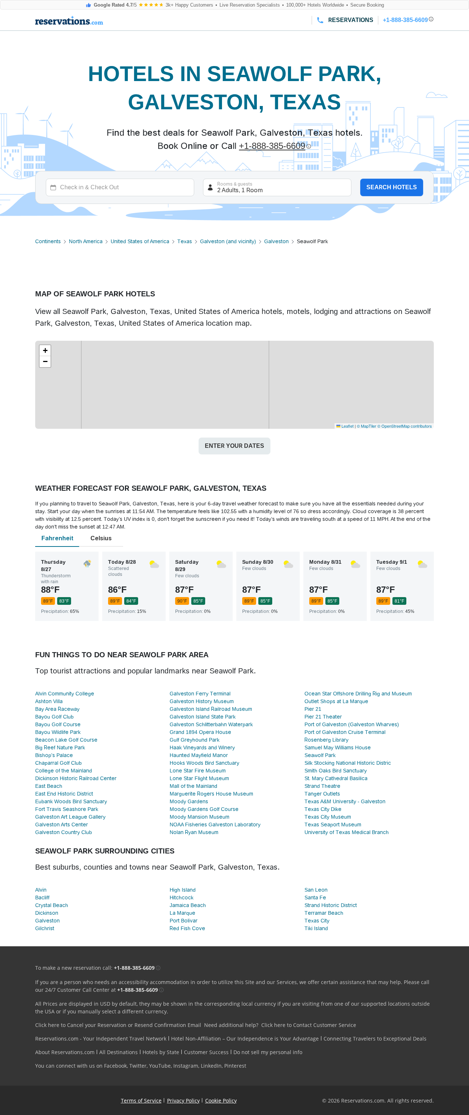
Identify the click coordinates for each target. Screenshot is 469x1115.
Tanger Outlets (322, 794)
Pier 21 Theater (323, 717)
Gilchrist (44, 928)
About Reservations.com (65, 1052)
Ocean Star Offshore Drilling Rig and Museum (358, 694)
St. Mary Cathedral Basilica (336, 778)
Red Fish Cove (187, 928)
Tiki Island (316, 928)
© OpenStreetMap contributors (404, 426)
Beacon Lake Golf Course (66, 740)
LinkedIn (211, 1065)
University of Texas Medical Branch (346, 832)
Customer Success (206, 1052)
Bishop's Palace (54, 755)
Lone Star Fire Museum (198, 771)
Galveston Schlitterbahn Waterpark (211, 724)
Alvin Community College (64, 694)
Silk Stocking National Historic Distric (347, 763)
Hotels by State (161, 1052)
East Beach (48, 786)
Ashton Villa (49, 701)
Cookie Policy (221, 1100)
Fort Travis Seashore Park (66, 809)
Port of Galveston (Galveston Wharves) (351, 724)
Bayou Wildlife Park (58, 732)
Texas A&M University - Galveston (344, 801)
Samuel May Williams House (337, 747)
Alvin (41, 890)
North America (86, 241)
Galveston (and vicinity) (228, 241)
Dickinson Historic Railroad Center (76, 778)
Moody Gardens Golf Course (204, 809)
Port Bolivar (183, 921)
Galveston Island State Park (203, 717)
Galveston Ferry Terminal (200, 694)
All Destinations (118, 1052)
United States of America (140, 241)
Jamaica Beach (188, 905)
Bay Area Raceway (57, 709)
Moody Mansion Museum (199, 817)
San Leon (316, 890)
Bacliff (42, 897)
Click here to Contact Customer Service (308, 1024)
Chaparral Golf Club (58, 763)
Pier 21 (312, 709)
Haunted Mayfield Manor (199, 755)
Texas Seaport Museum (332, 824)
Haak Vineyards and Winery (202, 747)
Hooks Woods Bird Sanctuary (204, 763)
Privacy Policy (183, 1100)
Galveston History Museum (202, 701)
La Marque (182, 913)
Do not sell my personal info (267, 1052)
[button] (45, 350)
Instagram (185, 1065)
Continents (48, 241)
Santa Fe (315, 897)
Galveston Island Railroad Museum (211, 709)
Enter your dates (234, 446)
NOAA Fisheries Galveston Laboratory (215, 824)
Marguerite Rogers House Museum (211, 794)
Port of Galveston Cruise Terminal (344, 732)
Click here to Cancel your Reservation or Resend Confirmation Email (118, 1024)
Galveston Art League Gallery (70, 817)
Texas (184, 241)
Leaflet (347, 426)
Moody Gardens (189, 801)
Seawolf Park (320, 755)
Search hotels (391, 187)
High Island (183, 890)
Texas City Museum (327, 817)
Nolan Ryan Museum (194, 832)
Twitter (138, 1065)
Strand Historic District (330, 905)
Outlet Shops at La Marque (336, 701)
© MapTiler (366, 426)
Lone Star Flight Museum (199, 778)
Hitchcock (181, 897)
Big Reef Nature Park (60, 747)
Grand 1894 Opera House (200, 732)
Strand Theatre (322, 786)
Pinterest (235, 1065)
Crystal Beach (51, 905)
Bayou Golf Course (58, 724)
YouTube (160, 1065)
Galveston (276, 241)
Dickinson (46, 913)
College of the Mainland (63, 771)
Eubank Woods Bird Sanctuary (71, 801)
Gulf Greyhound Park (194, 740)
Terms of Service (141, 1100)
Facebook (115, 1065)
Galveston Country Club (63, 832)
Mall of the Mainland (193, 786)
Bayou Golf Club (54, 717)
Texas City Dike (322, 809)
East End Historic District (64, 794)
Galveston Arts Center (61, 824)
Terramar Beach (323, 913)
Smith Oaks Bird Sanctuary (335, 771)
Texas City (316, 921)
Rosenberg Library (326, 740)
